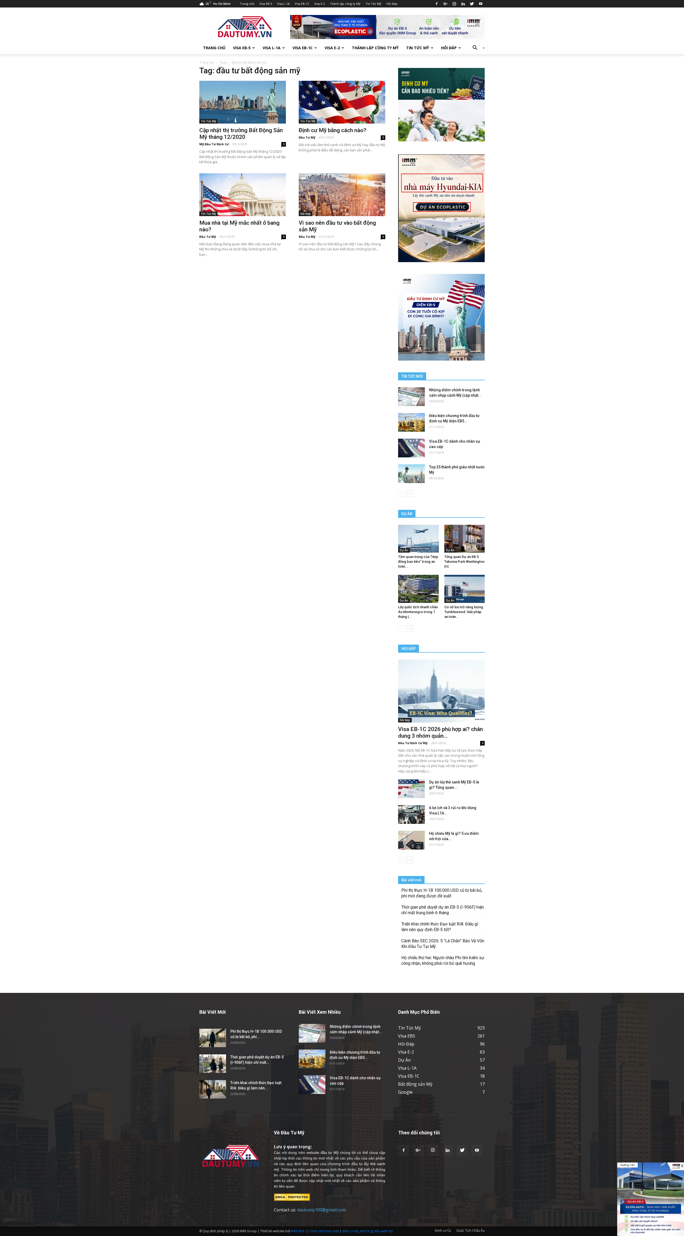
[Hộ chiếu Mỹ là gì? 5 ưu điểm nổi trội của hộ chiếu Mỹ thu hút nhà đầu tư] (411, 840)
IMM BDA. (298, 1231)
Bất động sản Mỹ (415, 1084)
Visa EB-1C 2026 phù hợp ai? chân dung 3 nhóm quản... (440, 732)
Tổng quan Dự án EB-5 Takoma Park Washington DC (464, 561)
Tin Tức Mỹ (373, 4)
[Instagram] (454, 3)
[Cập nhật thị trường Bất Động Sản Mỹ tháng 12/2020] (242, 102)
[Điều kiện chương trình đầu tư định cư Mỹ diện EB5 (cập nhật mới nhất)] (411, 422)
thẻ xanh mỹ (384, 1231)
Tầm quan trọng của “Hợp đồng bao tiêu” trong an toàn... (418, 561)
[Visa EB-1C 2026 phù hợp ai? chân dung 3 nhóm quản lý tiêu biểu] (441, 691)
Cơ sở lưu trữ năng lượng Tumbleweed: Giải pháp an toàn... (463, 612)
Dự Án (404, 550)
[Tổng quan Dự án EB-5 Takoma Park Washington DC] (464, 539)
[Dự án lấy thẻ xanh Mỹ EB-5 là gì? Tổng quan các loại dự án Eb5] (411, 788)
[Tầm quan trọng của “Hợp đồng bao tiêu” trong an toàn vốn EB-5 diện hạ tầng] (418, 539)
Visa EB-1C (302, 4)
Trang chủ (247, 4)
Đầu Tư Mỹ (307, 137)
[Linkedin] (463, 3)
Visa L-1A (283, 4)
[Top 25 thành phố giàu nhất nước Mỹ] (411, 473)
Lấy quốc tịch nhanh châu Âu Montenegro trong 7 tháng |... (418, 612)
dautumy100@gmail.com (321, 1210)
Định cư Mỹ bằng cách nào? (332, 130)
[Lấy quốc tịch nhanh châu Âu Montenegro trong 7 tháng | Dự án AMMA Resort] (418, 589)
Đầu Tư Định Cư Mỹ (413, 743)
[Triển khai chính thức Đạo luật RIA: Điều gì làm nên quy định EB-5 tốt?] (212, 1089)
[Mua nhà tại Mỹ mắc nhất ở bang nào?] (242, 194)
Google (405, 1092)
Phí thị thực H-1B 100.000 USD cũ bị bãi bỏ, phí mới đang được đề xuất (441, 893)
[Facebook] (437, 3)
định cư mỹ (350, 1231)
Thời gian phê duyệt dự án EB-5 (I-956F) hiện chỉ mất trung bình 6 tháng (442, 910)
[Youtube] (481, 3)
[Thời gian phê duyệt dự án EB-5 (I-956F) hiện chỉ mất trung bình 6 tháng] (212, 1063)
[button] (477, 47)
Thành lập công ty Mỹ (345, 4)
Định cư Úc (443, 1230)
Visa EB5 (406, 1036)
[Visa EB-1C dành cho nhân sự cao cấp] (411, 448)
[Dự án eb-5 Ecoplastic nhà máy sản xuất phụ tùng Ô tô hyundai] (650, 1199)
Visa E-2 (319, 4)
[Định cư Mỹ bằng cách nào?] (342, 102)
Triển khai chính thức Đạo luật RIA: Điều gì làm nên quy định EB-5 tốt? (439, 926)
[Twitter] (472, 3)
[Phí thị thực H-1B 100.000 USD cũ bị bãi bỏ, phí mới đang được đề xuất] (212, 1038)
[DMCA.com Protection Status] (292, 1197)
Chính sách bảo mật (324, 1231)
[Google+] (445, 3)
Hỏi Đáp (392, 4)
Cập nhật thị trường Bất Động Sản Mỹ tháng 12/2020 (241, 133)
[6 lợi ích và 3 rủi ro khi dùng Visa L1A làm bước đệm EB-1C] (411, 814)
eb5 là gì (366, 1231)
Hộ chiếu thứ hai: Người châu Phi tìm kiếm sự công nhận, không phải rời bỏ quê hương (442, 960)
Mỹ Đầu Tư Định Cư (214, 144)
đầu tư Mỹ (329, 1152)
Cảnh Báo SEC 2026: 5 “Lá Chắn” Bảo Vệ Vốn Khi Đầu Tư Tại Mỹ (442, 943)
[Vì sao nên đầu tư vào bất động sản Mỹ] (342, 194)
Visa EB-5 (265, 4)
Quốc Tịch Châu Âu (470, 1230)
